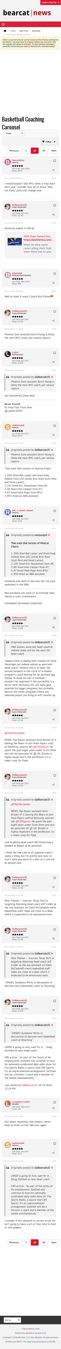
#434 (54, 1116)
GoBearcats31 (29, 1085)
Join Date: (16, 169)
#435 (54, 1161)
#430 (54, 793)
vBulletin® (30, 1333)
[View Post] (52, 377)
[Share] (53, 170)
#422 (54, 223)
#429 (54, 727)
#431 (54, 895)
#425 (54, 370)
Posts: (14, 171)
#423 (54, 291)
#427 (54, 528)
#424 (54, 329)
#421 (54, 178)
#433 (54, 1018)
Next (54, 150)
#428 (54, 635)
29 (34, 150)
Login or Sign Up (49, 2)
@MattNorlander (15, 733)
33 (44, 150)
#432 (54, 947)
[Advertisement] (30, 83)
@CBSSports (40, 746)
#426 (54, 443)
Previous (14, 150)
